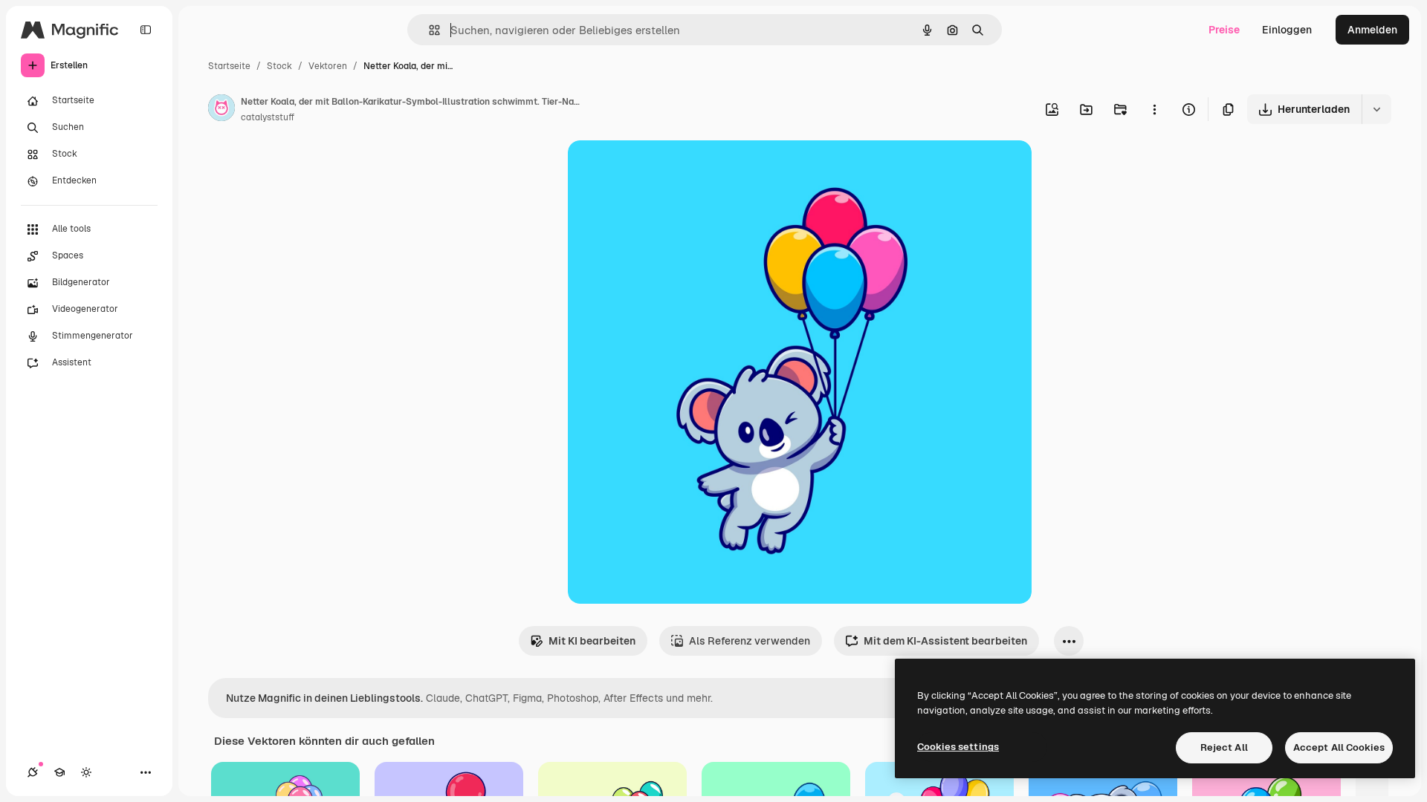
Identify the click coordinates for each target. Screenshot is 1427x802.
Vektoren (327, 66)
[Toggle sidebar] (146, 30)
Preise (1224, 29)
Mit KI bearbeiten (592, 641)
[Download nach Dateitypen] (1376, 109)
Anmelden (1372, 29)
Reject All (1224, 747)
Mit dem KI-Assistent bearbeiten (945, 641)
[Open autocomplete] (428, 30)
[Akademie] (59, 772)
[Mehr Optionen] (1154, 109)
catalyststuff (267, 117)
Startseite (229, 66)
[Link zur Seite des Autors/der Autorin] (221, 109)
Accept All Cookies (1339, 747)
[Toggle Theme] (86, 772)
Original (663, 169)
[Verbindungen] (33, 772)
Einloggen (1287, 29)
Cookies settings (958, 746)
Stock (279, 66)
